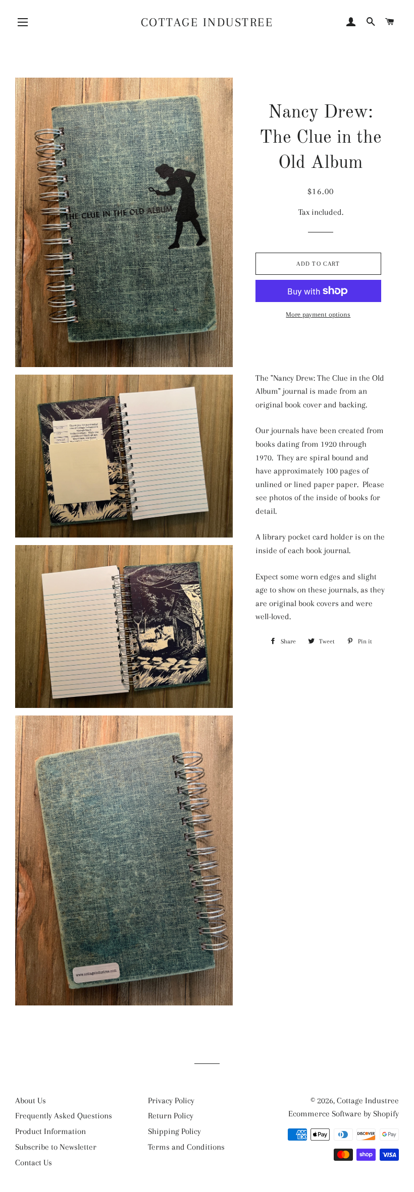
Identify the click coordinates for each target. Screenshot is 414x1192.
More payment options (318, 314)
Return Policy (170, 1115)
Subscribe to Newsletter (55, 1147)
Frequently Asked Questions (63, 1115)
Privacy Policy (171, 1100)
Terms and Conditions (186, 1147)
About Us (30, 1100)
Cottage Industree (207, 22)
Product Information (50, 1131)
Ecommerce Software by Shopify (343, 1113)
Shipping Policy (174, 1131)
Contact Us (33, 1162)
